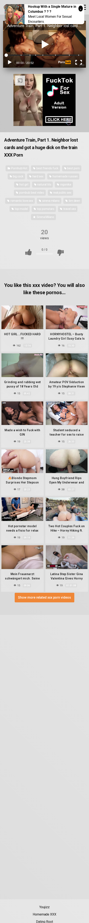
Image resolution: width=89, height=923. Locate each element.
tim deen (74, 200)
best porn (73, 168)
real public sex (62, 192)
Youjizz (44, 907)
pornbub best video (31, 192)
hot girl (23, 184)
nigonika (65, 184)
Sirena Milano (45, 217)
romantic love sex (21, 200)
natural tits (44, 184)
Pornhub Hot (19, 168)
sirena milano (51, 200)
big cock (17, 176)
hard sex (37, 176)
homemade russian (65, 176)
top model (21, 209)
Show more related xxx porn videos (44, 597)
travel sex (69, 209)
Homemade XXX (44, 914)
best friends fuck (47, 168)
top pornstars (45, 209)
